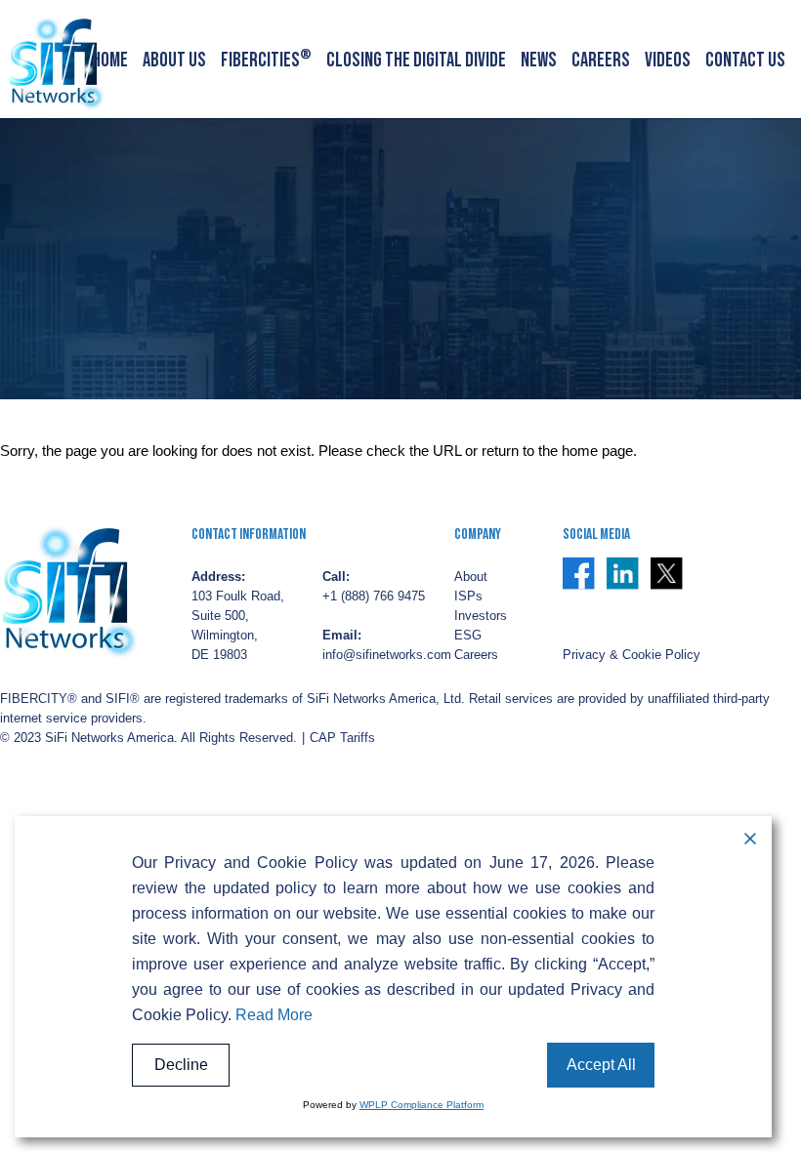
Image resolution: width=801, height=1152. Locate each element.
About (470, 577)
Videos (668, 60)
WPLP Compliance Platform (421, 1104)
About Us (174, 60)
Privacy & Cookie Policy (631, 655)
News (539, 60)
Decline (181, 1064)
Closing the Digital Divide (416, 60)
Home (110, 60)
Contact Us (745, 60)
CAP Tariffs (342, 738)
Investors (480, 616)
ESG (468, 635)
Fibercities (266, 60)
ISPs (468, 596)
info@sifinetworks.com (386, 655)
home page (597, 451)
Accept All (601, 1064)
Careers (600, 60)
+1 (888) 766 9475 (373, 596)
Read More (274, 1015)
